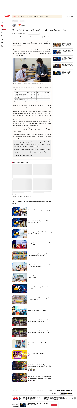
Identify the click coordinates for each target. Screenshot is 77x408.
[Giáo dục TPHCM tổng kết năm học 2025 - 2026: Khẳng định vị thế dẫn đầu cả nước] (19, 310)
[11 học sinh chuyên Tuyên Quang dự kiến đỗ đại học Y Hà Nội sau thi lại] (57, 59)
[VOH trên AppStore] (63, 394)
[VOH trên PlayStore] (69, 394)
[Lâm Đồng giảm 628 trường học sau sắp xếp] (19, 211)
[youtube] (59, 391)
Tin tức (16, 20)
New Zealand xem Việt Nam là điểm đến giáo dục (67, 65)
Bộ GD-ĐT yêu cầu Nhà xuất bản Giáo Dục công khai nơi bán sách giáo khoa (40, 232)
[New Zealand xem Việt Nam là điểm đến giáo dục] (57, 66)
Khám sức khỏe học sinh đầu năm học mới (38, 343)
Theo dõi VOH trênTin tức (34, 33)
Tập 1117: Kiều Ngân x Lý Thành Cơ (37, 354)
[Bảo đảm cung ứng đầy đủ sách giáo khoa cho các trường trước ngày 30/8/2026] (19, 255)
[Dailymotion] (71, 391)
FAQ (32, 392)
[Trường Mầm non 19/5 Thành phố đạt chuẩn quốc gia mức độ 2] (19, 244)
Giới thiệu (13, 404)
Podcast (30, 363)
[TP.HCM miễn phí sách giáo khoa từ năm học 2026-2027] (19, 288)
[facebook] (20, 37)
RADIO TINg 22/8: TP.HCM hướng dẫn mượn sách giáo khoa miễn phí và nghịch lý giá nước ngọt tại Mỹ (39, 366)
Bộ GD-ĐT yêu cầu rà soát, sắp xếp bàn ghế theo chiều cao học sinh (67, 44)
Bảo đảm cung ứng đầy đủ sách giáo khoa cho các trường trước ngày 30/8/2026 (39, 254)
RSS (32, 390)
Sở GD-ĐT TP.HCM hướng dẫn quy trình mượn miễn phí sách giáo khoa (39, 221)
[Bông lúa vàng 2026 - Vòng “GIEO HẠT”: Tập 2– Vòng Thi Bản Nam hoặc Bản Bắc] (19, 321)
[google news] (66, 391)
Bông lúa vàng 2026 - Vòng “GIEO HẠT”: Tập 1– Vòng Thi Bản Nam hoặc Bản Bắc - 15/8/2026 (40, 331)
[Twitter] (69, 391)
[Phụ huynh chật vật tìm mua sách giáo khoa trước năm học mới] (19, 299)
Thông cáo (25, 392)
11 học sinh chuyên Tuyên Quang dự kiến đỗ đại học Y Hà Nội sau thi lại (67, 58)
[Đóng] (57, 403)
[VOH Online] (15, 398)
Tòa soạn (25, 390)
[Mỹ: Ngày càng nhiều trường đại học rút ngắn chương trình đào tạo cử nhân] (57, 73)
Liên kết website (39, 390)
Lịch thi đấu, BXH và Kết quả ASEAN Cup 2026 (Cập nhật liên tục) (33, 16)
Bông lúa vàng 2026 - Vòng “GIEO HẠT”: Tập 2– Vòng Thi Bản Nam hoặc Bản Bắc (40, 320)
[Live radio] (6, 29)
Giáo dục (27, 20)
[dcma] (68, 391)
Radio (29, 341)
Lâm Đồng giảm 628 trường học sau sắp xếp (39, 210)
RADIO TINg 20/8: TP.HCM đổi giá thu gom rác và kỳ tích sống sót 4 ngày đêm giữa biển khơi (39, 377)
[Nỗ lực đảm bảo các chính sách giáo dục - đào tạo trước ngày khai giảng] (19, 266)
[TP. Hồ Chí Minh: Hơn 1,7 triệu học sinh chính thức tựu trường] (19, 277)
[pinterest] (63, 391)
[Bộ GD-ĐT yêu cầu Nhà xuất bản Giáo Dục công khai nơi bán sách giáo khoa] (19, 233)
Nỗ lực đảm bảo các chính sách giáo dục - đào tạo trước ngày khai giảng (39, 265)
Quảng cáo (15, 390)
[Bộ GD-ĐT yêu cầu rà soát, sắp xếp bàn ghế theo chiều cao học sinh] (57, 45)
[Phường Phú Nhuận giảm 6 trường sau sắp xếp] (57, 52)
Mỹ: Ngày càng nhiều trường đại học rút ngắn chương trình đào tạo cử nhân (67, 73)
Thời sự (21, 20)
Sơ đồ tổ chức (18, 404)
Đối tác (15, 392)
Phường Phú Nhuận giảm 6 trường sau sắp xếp (67, 51)
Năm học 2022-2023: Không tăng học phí (22, 196)
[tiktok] (61, 391)
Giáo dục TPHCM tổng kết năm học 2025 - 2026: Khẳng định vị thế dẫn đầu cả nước (40, 309)
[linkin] (64, 391)
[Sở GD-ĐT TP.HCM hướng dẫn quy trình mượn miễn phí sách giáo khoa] (19, 222)
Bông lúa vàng (31, 318)
